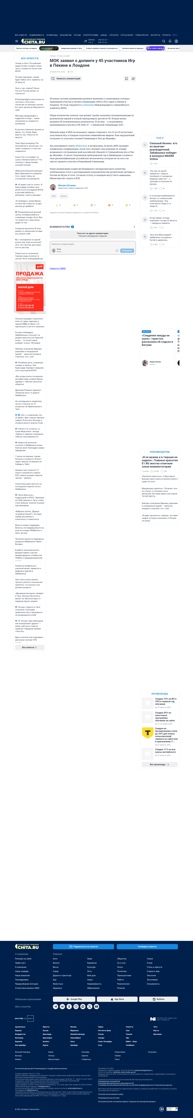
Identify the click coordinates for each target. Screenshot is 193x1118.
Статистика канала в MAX (27, 988)
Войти (59, 251)
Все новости (21, 35)
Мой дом (91, 975)
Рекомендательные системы (108, 1098)
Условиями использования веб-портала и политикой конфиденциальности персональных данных (135, 1085)
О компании (20, 967)
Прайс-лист (20, 963)
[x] (89, 1006)
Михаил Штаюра (67, 185)
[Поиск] (164, 41)
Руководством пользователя (109, 1081)
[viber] (76, 1006)
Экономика (152, 980)
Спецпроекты (153, 984)
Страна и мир (153, 971)
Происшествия (124, 975)
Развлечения (123, 984)
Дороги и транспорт (62, 975)
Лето (89, 971)
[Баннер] (49, 48)
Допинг (64, 196)
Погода (77, 35)
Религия (121, 988)
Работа (120, 980)
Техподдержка (21, 980)
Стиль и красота (154, 967)
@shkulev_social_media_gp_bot (124, 1072)
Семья (150, 959)
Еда (54, 980)
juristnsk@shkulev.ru (75, 1088)
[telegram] (55, 1006)
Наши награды (22, 971)
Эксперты (155, 35)
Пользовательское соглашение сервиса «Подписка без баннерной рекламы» (127, 1102)
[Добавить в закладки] (126, 78)
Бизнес (56, 963)
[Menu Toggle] (17, 41)
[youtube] (96, 1006)
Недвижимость (36, 35)
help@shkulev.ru (32, 1090)
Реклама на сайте (23, 959)
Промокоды (52, 35)
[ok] (69, 1006)
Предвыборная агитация (26, 984)
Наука (90, 980)
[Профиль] (176, 41)
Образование (93, 988)
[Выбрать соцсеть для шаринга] (133, 78)
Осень (120, 967)
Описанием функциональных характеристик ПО (116, 1083)
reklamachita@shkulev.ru (144, 1070)
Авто (55, 959)
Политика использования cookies (110, 1094)
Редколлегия (142, 35)
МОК (54, 196)
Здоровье (57, 988)
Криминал (92, 963)
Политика (121, 971)
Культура (91, 967)
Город (55, 971)
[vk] (62, 1006)
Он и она (121, 963)
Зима (89, 959)
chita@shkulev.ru (44, 1086)
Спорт (149, 963)
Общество (122, 959)
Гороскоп (114, 35)
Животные (58, 984)
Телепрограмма (90, 35)
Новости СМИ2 (58, 268)
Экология (151, 975)
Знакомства (66, 35)
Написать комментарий (68, 78)
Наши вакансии (22, 975)
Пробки (176, 35)
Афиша (104, 35)
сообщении (88, 104)
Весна (55, 967)
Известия (81, 145)
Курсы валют (127, 35)
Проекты (166, 35)
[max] (82, 1006)
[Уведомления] (170, 41)
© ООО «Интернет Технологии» (27, 1109)
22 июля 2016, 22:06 (57, 72)
